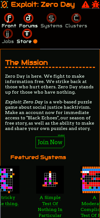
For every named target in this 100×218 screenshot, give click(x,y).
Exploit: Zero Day (42, 4)
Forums (28, 26)
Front (9, 26)
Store (25, 41)
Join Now (50, 142)
